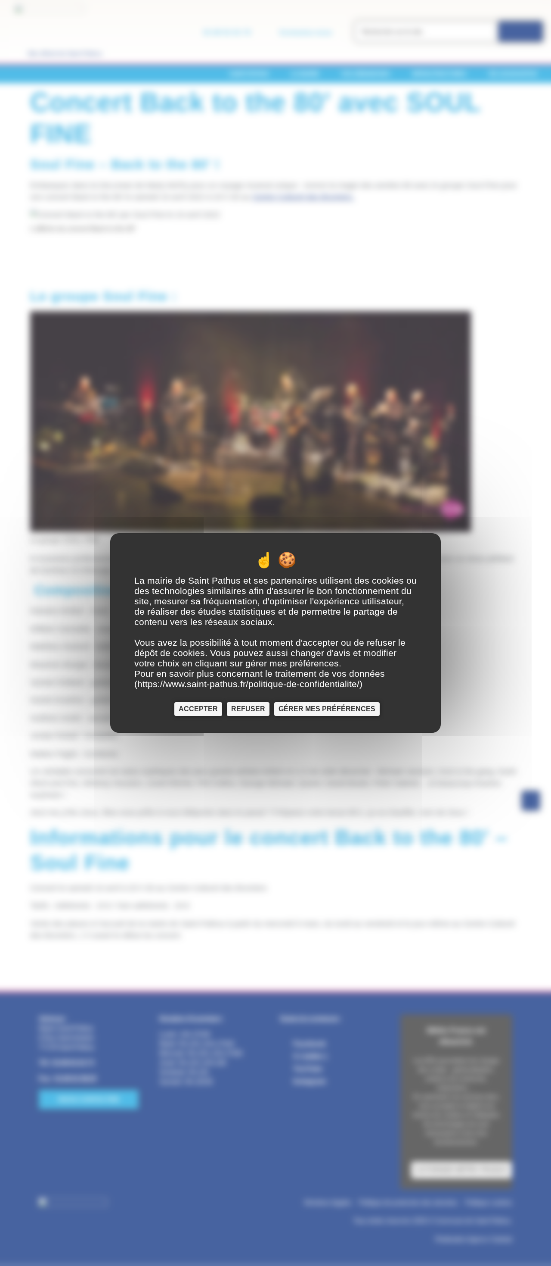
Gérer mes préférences (327, 709)
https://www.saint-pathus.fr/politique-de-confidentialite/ (248, 684)
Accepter (198, 709)
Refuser (248, 709)
